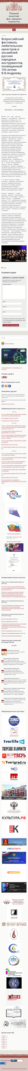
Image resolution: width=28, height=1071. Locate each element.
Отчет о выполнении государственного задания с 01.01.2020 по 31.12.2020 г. (13, 454)
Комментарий (7, 284)
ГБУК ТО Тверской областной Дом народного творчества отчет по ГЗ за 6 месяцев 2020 (13, 462)
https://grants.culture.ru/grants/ (14, 541)
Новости (4, 267)
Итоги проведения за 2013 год (10, 619)
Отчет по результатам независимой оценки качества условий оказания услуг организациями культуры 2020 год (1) (13, 588)
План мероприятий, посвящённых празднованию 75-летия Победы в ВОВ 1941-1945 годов (13, 481)
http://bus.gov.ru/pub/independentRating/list (11, 635)
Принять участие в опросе (7, 404)
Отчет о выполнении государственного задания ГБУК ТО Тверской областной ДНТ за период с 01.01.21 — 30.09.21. (13, 436)
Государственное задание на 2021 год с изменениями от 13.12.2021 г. (11, 431)
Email (4, 307)
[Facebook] (10, 386)
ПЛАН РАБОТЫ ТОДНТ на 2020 (10, 477)
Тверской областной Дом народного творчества (15, 1068)
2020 (4, 1039)
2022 (4, 1036)
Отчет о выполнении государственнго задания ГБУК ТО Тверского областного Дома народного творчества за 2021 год (13, 427)
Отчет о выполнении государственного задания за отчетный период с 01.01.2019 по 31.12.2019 (13, 466)
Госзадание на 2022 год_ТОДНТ (10, 418)
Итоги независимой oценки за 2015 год (12, 631)
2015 (4, 1047)
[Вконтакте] (3, 386)
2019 (4, 1041)
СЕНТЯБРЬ (14, 645)
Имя (4, 301)
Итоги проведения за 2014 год (10, 621)
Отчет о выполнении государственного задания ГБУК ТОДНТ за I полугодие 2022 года (13, 415)
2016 (4, 1046)
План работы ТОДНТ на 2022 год (11, 420)
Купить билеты (9, 343)
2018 (4, 1042)
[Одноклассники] (6, 386)
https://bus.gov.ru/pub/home (14, 533)
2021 (4, 1037)
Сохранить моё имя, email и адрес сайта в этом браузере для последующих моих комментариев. (14, 320)
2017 (4, 1044)
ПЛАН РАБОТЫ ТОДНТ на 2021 (10, 444)
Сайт (4, 312)
